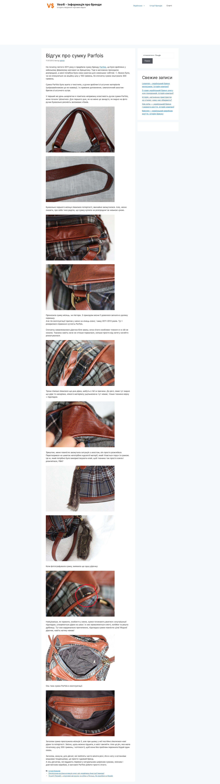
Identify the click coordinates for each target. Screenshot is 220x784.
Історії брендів (156, 6)
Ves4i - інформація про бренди (79, 4)
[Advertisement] (110, 29)
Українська (137, 6)
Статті (169, 6)
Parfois (103, 67)
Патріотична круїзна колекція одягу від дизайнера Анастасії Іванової (76, 773)
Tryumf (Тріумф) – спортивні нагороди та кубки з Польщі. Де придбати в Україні (80, 776)
